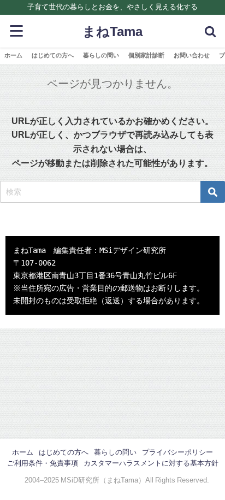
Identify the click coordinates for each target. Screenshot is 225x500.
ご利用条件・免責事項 (42, 463)
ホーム (13, 55)
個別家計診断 (146, 55)
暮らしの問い (101, 55)
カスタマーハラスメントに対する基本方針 (151, 463)
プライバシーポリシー (177, 452)
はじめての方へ (53, 55)
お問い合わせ (192, 55)
